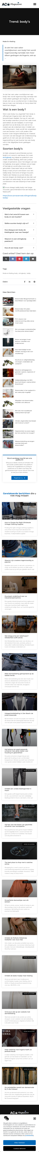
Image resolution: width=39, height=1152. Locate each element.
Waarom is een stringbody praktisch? (19, 240)
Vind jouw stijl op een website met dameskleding (17, 1012)
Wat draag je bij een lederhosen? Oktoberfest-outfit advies (16, 636)
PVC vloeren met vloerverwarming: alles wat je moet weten (24, 321)
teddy (29, 273)
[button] (35, 1118)
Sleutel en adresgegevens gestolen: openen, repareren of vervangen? (25, 372)
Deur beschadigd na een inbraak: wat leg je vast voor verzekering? (24, 351)
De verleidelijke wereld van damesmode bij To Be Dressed (19, 1088)
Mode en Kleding (9, 41)
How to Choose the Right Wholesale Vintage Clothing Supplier (18, 523)
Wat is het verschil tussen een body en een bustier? (19, 215)
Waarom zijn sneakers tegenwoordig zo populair (19, 561)
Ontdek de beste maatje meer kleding (18, 976)
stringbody (7, 157)
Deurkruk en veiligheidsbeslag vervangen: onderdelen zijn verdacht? (25, 362)
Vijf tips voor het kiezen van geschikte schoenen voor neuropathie (18, 825)
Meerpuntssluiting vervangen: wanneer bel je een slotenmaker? (24, 443)
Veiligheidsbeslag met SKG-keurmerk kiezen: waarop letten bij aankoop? (25, 382)
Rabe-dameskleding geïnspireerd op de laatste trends (19, 674)
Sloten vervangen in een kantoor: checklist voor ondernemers (23, 341)
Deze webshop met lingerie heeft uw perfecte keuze (18, 1050)
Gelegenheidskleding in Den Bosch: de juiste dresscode (19, 714)
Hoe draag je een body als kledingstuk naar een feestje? (19, 231)
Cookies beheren (19, 1148)
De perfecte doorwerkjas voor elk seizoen (16, 901)
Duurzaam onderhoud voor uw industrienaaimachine (16, 597)
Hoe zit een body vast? (19, 248)
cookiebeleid (29, 1135)
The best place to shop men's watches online (18, 863)
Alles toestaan (19, 1142)
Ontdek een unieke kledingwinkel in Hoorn (18, 789)
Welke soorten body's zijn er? (19, 223)
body (16, 273)
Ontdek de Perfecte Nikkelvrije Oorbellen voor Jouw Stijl (16, 939)
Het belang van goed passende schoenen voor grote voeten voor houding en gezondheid (16, 751)
